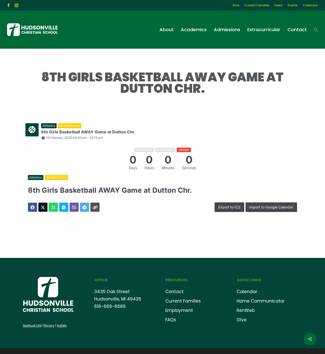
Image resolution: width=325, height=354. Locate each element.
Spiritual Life (32, 325)
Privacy (49, 325)
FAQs (170, 320)
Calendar (247, 292)
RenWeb (246, 310)
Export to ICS (229, 207)
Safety (62, 325)
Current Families (183, 301)
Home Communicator (261, 301)
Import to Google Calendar (271, 207)
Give (242, 320)
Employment (179, 310)
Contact (174, 292)
